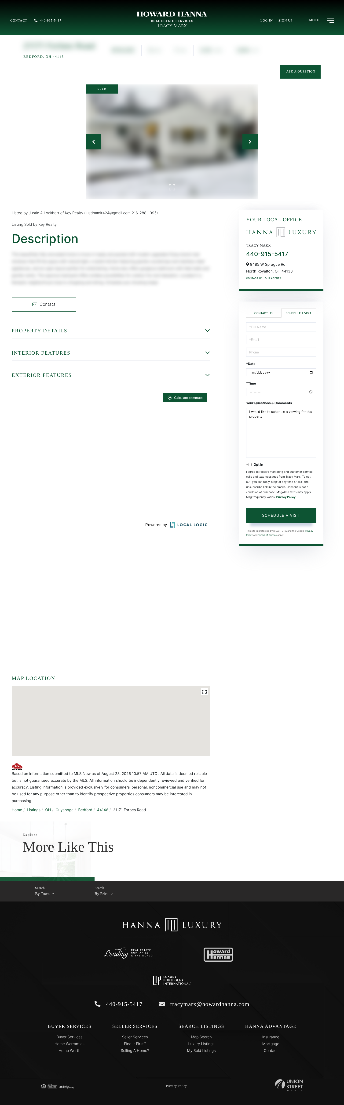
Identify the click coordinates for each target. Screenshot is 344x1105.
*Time (251, 383)
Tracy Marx (172, 26)
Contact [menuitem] (271, 1050)
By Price (101, 893)
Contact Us (254, 278)
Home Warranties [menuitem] (69, 1043)
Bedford (85, 809)
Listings (33, 809)
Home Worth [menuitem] (70, 1050)
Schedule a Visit (298, 313)
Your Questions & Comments (269, 403)
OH (48, 809)
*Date (251, 364)
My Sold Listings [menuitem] (201, 1050)
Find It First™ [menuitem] (135, 1043)
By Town (42, 893)
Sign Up (285, 20)
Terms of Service (267, 535)
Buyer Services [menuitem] (69, 1037)
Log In (266, 20)
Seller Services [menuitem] (135, 1037)
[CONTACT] (300, 72)
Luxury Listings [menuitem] (201, 1043)
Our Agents (273, 278)
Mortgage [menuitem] (270, 1043)
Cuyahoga (64, 809)
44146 (102, 809)
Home (17, 809)
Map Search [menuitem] (201, 1037)
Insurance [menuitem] (270, 1037)
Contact (18, 20)
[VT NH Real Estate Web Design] (289, 1085)
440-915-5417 (50, 20)
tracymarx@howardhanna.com (208, 1004)
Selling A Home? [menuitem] (135, 1050)
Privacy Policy (285, 497)
